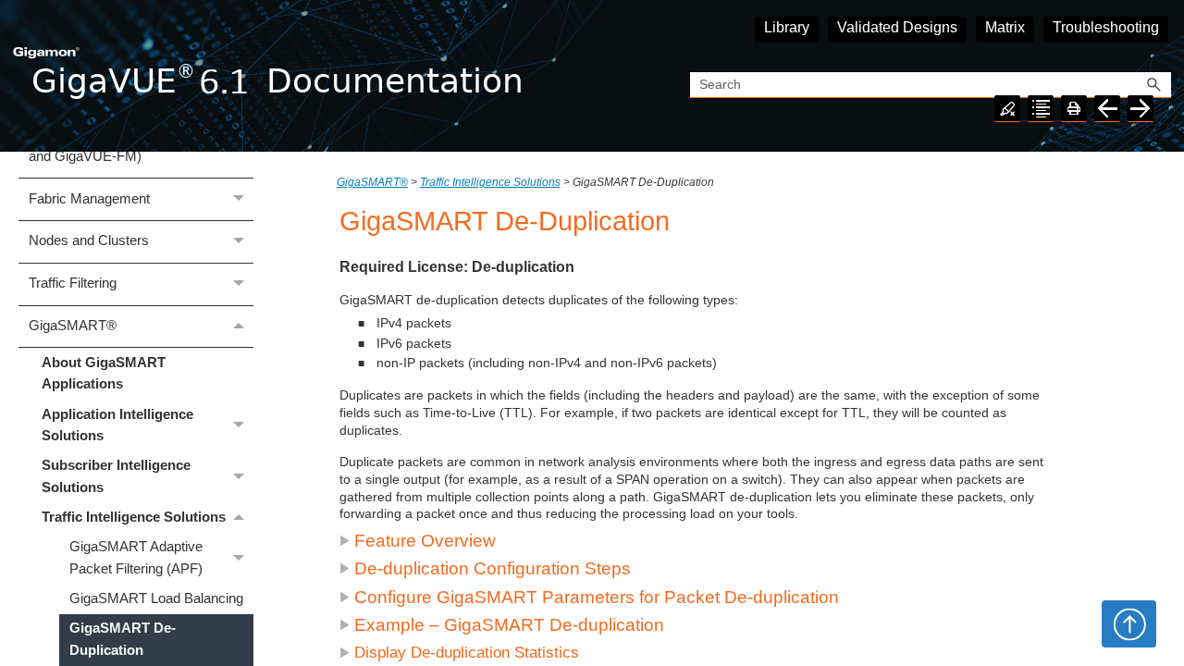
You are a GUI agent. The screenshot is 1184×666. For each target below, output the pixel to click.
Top (1129, 623)
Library (786, 27)
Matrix (1005, 27)
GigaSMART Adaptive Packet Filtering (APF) (136, 557)
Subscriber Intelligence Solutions (116, 476)
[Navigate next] (1140, 108)
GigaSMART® (73, 325)
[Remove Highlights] (1007, 108)
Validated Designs (897, 27)
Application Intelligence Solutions (117, 425)
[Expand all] (1041, 108)
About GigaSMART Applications (104, 373)
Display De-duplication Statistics (466, 652)
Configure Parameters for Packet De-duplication (596, 597)
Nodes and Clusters (89, 240)
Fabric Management (89, 198)
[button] (1154, 85)
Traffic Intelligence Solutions (134, 517)
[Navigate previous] (1107, 108)
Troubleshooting (1106, 27)
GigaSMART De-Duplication (122, 639)
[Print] (1074, 108)
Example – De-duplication (509, 625)
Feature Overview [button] (425, 540)
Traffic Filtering (73, 283)
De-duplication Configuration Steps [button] (492, 568)
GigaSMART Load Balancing (156, 598)
